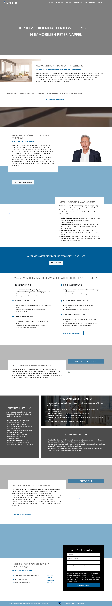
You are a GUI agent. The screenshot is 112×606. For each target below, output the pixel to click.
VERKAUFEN (59, 2)
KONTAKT (100, 2)
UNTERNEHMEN (90, 2)
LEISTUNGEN (78, 2)
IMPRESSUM (80, 603)
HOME (51, 2)
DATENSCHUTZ (70, 603)
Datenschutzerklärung (80, 573)
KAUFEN (68, 2)
